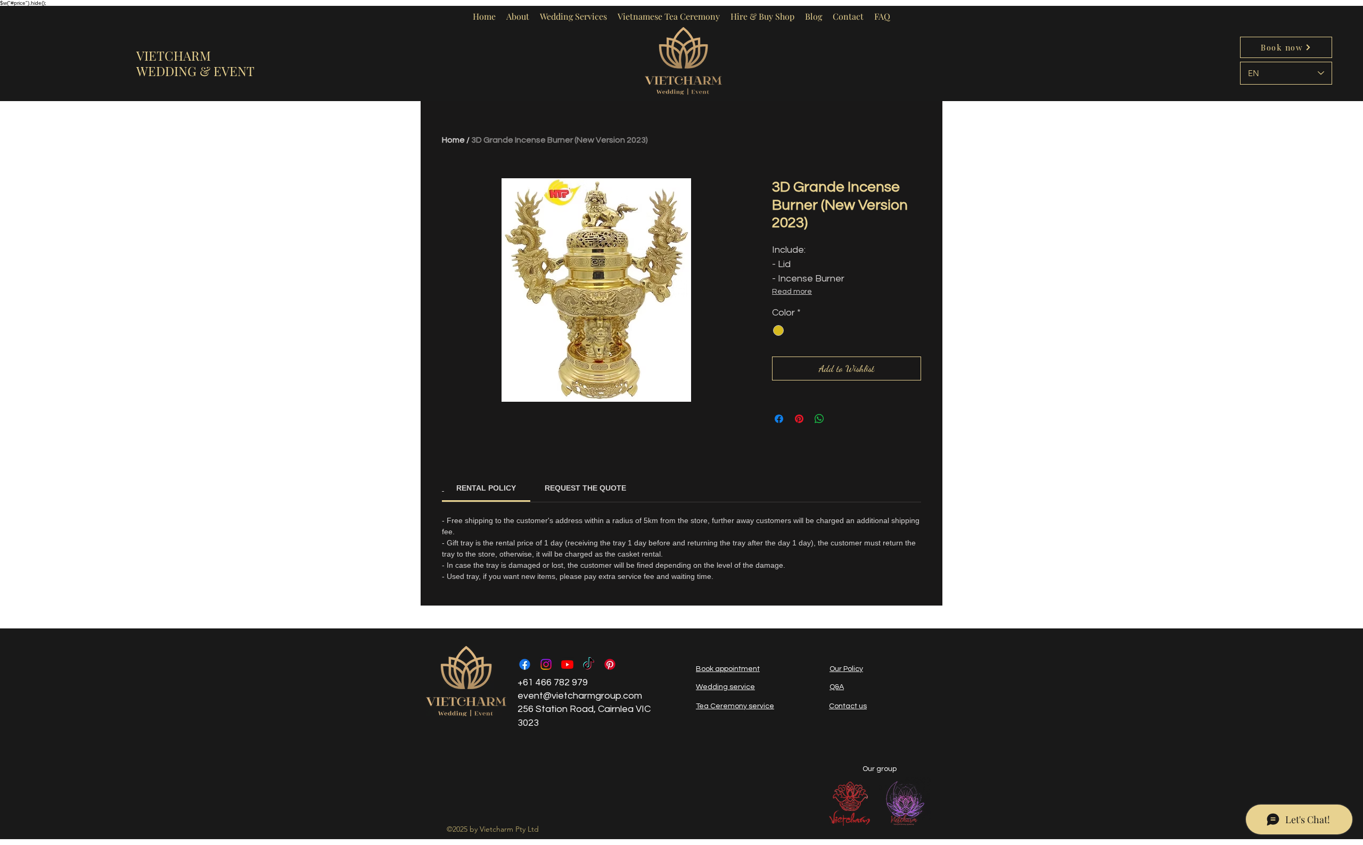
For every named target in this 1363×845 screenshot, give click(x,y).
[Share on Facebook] (779, 418)
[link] (486, 488)
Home (453, 140)
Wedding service (725, 687)
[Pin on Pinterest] (799, 418)
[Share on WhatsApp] (819, 418)
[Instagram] (546, 664)
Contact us (848, 706)
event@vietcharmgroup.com (580, 696)
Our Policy (846, 669)
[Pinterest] (610, 664)
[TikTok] (588, 664)
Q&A (837, 687)
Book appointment (728, 669)
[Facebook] (525, 664)
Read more (792, 291)
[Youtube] (567, 664)
